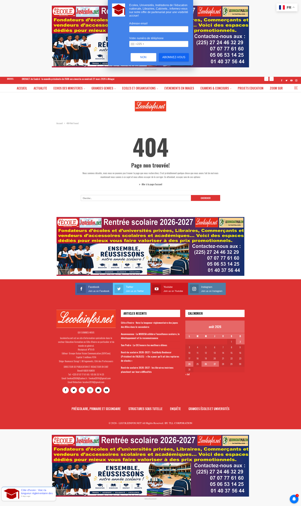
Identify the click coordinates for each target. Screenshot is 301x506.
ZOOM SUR (276, 88)
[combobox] (137, 44)
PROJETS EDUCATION (250, 88)
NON (143, 57)
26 (206, 364)
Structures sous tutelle (145, 408)
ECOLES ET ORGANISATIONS (139, 88)
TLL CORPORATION (180, 423)
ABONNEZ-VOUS (173, 57)
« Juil (187, 374)
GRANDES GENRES (102, 88)
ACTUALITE (40, 88)
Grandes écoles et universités (208, 408)
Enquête (175, 408)
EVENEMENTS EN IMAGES (179, 88)
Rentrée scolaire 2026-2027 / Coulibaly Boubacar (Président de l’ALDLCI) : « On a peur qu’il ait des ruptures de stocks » (150, 356)
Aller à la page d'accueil (151, 184)
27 (215, 364)
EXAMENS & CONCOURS (214, 88)
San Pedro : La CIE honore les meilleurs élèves (144, 345)
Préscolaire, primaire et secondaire (96, 408)
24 (189, 364)
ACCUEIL (22, 88)
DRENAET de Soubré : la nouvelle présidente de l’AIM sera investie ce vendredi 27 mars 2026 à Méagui (68, 79)
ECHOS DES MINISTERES (68, 88)
